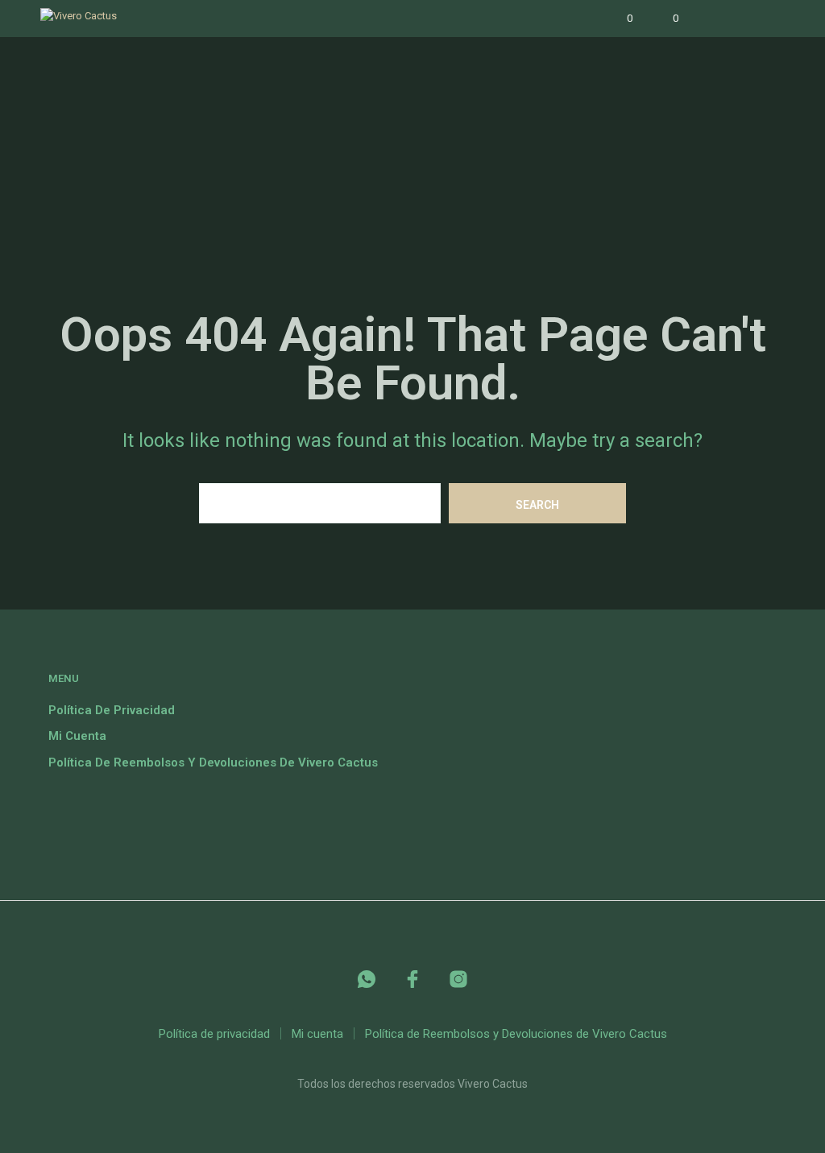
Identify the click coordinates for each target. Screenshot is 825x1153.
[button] (618, 18)
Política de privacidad (111, 710)
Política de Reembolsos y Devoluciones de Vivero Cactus (213, 762)
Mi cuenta (77, 736)
